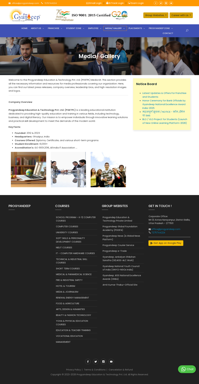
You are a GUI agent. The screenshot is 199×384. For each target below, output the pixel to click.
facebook (156, 3)
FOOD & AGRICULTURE (67, 303)
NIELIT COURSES (64, 247)
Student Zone (73, 28)
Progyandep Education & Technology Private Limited (117, 219)
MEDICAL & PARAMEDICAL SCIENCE (74, 274)
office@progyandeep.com (25, 3)
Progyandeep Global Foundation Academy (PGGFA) (120, 228)
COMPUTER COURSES (67, 226)
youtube (171, 3)
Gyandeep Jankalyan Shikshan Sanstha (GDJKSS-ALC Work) (119, 258)
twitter (161, 3)
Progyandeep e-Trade (115, 251)
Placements (135, 28)
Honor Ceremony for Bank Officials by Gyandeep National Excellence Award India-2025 (163, 101)
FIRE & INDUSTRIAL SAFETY (69, 280)
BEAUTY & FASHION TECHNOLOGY (73, 315)
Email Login (95, 3)
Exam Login (137, 3)
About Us (36, 28)
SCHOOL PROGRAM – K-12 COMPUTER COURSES (76, 219)
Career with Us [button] (180, 15)
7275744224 (50, 3)
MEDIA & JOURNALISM (67, 291)
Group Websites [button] (155, 15)
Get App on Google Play (167, 243)
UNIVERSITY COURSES (67, 232)
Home (24, 28)
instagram (166, 3)
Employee (93, 28)
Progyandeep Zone (159, 28)
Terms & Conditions (95, 369)
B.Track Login (116, 3)
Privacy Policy (73, 369)
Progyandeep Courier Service (118, 245)
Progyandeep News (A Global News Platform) (121, 237)
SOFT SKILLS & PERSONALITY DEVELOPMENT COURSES (70, 240)
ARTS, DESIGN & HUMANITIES (70, 309)
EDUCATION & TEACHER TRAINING (73, 330)
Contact (168, 33)
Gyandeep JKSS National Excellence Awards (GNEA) (122, 277)
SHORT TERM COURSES (68, 268)
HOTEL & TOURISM (65, 286)
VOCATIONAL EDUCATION (69, 336)
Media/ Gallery (113, 28)
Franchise (53, 28)
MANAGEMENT (63, 341)
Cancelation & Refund (121, 369)
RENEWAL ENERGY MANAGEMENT (72, 297)
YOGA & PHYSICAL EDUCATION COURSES (72, 322)
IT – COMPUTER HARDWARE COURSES (75, 253)
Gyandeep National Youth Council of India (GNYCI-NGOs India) (121, 268)
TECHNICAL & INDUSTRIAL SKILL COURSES (71, 261)
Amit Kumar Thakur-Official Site (120, 284)
